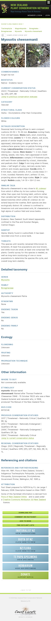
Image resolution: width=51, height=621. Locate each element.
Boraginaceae (7, 288)
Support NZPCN (25, 575)
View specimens (25, 558)
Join (47, 15)
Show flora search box (12, 24)
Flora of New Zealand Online (14, 497)
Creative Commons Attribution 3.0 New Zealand (24, 499)
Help (37, 88)
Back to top (25, 590)
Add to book (25, 521)
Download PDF (25, 513)
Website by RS (25, 601)
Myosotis (5, 280)
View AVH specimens (25, 566)
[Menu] (48, 2)
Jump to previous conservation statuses (19, 97)
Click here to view (25, 540)
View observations (25, 531)
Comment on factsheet (25, 517)
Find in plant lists (25, 525)
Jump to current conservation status (17, 438)
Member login (35, 15)
